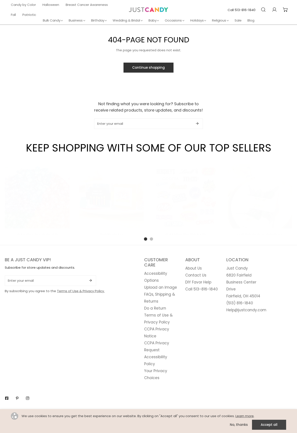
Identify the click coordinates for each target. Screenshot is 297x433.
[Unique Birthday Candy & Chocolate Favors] (111, 196)
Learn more (244, 416)
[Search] (263, 9)
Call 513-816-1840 (241, 10)
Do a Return (155, 308)
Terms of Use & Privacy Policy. (81, 291)
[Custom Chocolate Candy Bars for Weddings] (260, 196)
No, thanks (239, 424)
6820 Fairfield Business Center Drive (241, 282)
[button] (285, 9)
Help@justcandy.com (246, 310)
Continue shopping (148, 67)
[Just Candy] (148, 9)
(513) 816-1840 (239, 303)
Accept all (269, 424)
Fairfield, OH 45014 (243, 296)
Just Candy (237, 268)
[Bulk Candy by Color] (37, 196)
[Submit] (197, 123)
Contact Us (195, 275)
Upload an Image (160, 287)
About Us (193, 268)
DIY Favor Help (198, 282)
